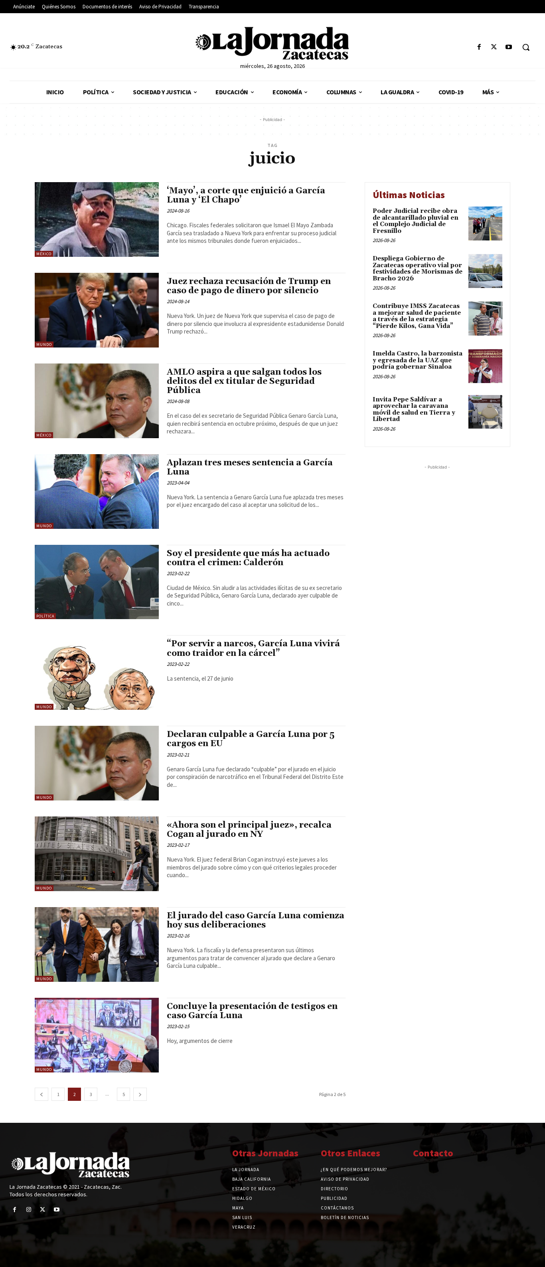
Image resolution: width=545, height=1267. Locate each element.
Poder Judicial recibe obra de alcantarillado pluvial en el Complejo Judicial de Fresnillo (415, 221)
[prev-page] (41, 1094)
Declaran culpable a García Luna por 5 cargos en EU (250, 739)
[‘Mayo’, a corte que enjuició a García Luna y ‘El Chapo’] (97, 219)
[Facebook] (479, 47)
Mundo (44, 344)
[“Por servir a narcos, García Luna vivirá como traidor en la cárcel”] (97, 672)
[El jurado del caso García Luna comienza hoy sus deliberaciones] (97, 944)
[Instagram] (29, 1210)
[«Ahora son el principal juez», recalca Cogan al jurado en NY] (97, 853)
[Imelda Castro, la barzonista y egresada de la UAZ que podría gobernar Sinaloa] (485, 366)
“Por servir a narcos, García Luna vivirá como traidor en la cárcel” (253, 648)
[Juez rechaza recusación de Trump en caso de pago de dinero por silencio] (97, 310)
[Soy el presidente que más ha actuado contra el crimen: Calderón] (97, 582)
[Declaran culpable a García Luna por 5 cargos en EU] (97, 763)
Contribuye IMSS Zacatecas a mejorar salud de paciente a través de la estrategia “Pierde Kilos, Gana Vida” (417, 316)
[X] (494, 47)
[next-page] (140, 1094)
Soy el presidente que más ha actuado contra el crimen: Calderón (248, 558)
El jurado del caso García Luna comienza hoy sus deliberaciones (255, 920)
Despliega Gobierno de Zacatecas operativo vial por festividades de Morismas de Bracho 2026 (417, 268)
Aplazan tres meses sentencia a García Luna (250, 467)
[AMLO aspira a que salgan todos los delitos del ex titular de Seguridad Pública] (97, 400)
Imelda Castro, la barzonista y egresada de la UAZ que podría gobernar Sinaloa (417, 360)
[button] (525, 47)
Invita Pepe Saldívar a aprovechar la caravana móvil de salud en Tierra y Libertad (414, 409)
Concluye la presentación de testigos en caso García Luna (252, 1011)
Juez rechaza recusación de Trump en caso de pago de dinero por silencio (249, 286)
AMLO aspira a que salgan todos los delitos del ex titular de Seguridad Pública (244, 381)
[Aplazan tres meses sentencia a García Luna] (97, 491)
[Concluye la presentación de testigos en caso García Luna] (97, 1035)
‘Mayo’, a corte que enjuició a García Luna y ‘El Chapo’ (246, 195)
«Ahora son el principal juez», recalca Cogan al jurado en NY (249, 830)
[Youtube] (509, 47)
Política (45, 616)
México (43, 253)
